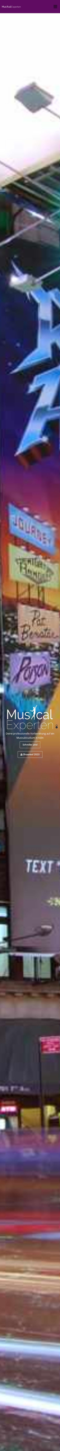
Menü (55, 6)
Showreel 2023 (31, 754)
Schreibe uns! (30, 744)
